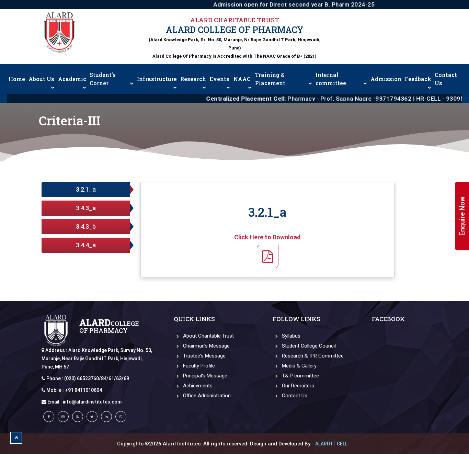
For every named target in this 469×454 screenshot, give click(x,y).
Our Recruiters (297, 386)
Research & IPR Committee (312, 356)
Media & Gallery (299, 366)
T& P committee (300, 376)
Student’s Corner (103, 79)
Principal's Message (204, 376)
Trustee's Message (204, 356)
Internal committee (331, 79)
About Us (41, 78)
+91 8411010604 (83, 390)
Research (193, 78)
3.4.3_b (86, 226)
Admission (385, 78)
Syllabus (290, 336)
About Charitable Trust (208, 336)
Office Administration (206, 396)
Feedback (418, 78)
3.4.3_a (86, 208)
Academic (72, 78)
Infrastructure (157, 78)
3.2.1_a (86, 189)
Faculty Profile (198, 366)
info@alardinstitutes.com (92, 402)
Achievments (197, 386)
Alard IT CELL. (332, 443)
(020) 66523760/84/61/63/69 (96, 378)
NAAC (242, 78)
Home (17, 78)
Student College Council (308, 346)
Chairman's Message (206, 346)
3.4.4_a (86, 245)
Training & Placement (270, 79)
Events (219, 78)
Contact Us (446, 79)
